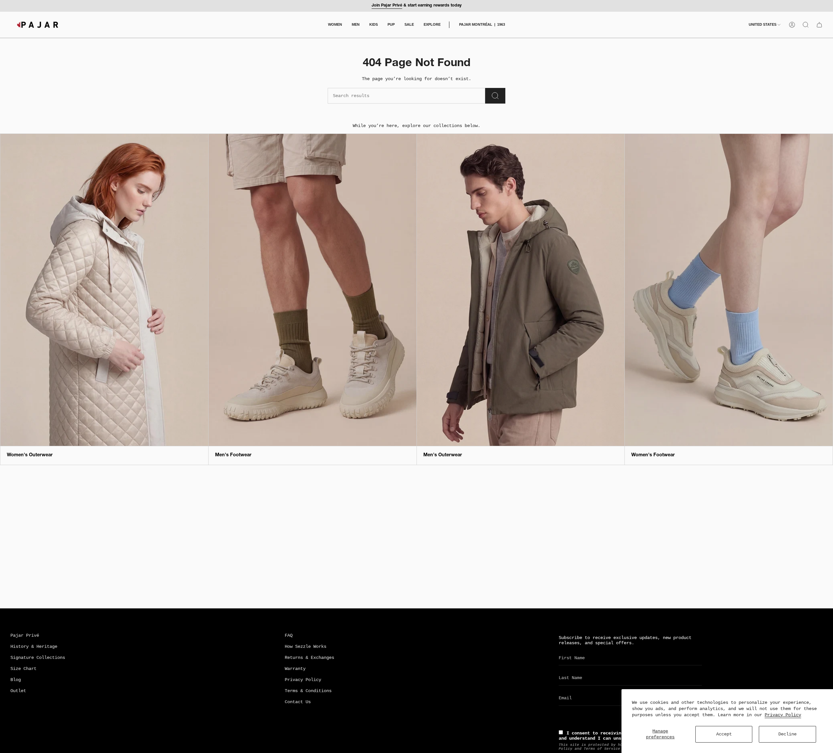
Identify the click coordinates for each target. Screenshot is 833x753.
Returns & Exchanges (309, 657)
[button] (335, 25)
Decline (787, 734)
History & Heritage (33, 646)
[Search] (495, 96)
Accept (724, 734)
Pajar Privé (24, 635)
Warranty (295, 668)
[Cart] (819, 25)
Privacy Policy (783, 714)
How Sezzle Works (305, 646)
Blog (15, 679)
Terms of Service (602, 749)
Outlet (18, 690)
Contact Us (298, 701)
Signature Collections (37, 657)
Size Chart (23, 668)
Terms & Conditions (308, 690)
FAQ (289, 635)
